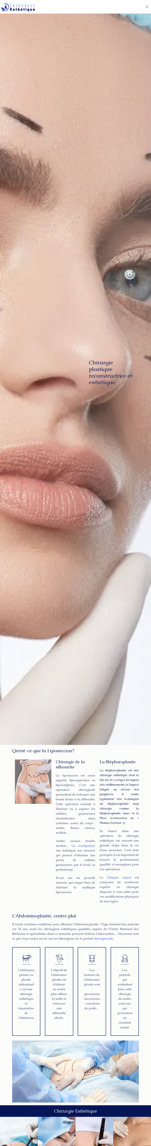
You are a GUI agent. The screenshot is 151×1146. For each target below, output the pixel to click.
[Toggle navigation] (147, 6)
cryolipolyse (86, 846)
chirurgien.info (103, 939)
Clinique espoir (119, 877)
